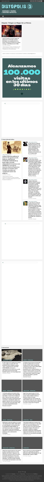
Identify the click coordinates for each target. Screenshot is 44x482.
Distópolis (8, 45)
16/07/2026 (4, 434)
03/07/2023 (4, 45)
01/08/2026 (4, 406)
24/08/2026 (4, 174)
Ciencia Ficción (26, 390)
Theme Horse (22, 473)
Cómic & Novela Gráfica (8, 139)
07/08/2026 (30, 198)
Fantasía (4, 390)
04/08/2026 (25, 377)
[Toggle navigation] (3, 16)
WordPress (35, 473)
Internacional (5, 347)
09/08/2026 (4, 373)
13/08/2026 (30, 176)
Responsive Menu (41, 1)
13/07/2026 (4, 461)
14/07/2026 (25, 434)
